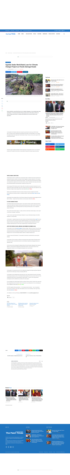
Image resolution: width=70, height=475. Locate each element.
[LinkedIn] (2, 106)
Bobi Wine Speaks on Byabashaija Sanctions (14, 355)
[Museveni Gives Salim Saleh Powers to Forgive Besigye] (47, 81)
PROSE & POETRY (52, 33)
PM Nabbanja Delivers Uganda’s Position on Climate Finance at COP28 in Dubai (23, 304)
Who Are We (17, 30)
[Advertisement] (28, 6)
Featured (39, 33)
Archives (58, 33)
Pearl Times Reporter (52, 117)
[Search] (64, 34)
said (36, 219)
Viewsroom (45, 33)
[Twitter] (2, 103)
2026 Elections (29, 33)
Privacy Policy (12, 30)
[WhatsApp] (2, 111)
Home (19, 33)
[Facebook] (2, 101)
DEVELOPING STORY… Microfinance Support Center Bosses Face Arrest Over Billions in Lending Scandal (57, 94)
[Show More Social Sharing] (29, 72)
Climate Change (8, 62)
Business (46, 117)
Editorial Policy (7, 30)
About (21, 30)
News (22, 33)
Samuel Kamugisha (10, 69)
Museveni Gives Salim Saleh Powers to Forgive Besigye (57, 80)
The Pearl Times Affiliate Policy (27, 30)
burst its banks (19, 228)
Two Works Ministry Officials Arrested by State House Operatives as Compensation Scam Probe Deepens (57, 137)
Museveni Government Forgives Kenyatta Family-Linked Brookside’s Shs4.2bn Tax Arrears (11, 399)
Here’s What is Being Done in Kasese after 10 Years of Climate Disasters (12, 304)
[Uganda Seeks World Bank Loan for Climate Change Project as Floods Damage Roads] (24, 84)
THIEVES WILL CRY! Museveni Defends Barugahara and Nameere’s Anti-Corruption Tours (24, 399)
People (34, 33)
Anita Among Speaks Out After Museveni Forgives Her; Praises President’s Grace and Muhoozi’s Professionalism (37, 399)
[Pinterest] (2, 108)
